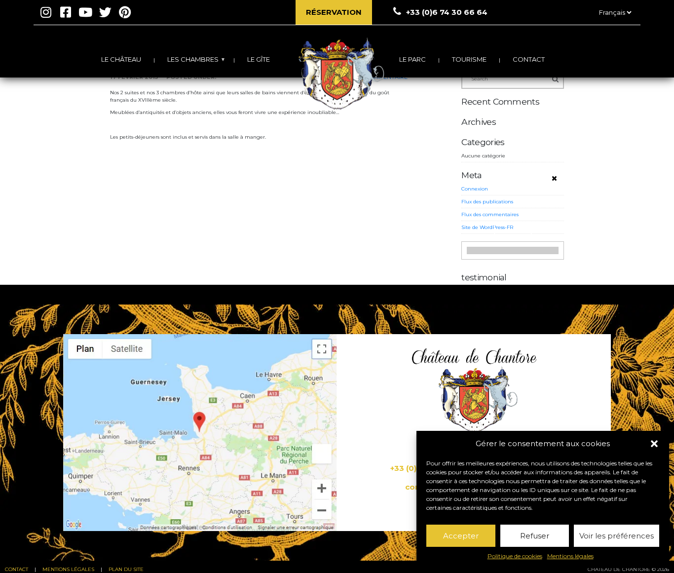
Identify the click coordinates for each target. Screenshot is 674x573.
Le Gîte (258, 59)
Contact (529, 59)
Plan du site (126, 569)
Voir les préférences (616, 535)
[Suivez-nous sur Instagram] (45, 12)
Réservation (334, 12)
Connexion (474, 189)
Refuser (534, 535)
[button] (654, 444)
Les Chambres (193, 59)
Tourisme (469, 59)
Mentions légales (570, 556)
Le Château (121, 59)
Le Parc (412, 59)
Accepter (461, 535)
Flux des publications (487, 201)
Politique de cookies (514, 556)
